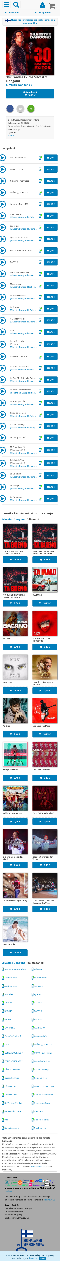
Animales (38, 986)
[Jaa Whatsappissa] (31, 108)
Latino (11, 135)
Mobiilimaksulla (38, 1166)
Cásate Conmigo (41, 1069)
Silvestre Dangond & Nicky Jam (24, 427)
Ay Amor (38, 994)
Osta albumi (30, 94)
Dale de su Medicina (43, 1094)
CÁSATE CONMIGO (12, 1069)
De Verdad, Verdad (13, 1103)
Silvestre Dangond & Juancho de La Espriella (31, 228)
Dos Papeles (40, 1127)
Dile (6, 1119)
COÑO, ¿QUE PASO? (43, 1044)
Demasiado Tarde (42, 1103)
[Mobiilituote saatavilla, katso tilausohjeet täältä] (40, 157)
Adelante (38, 969)
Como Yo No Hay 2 (12, 1036)
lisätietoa (33, 1258)
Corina (7, 1044)
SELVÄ (42, 1258)
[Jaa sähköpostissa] (20, 108)
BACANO (38, 1002)
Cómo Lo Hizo (40, 1077)
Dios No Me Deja (41, 1119)
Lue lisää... (9, 1191)
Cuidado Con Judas (43, 1061)
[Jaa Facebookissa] (10, 108)
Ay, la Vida (9, 1002)
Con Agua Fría (40, 1036)
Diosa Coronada (11, 1127)
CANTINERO (9, 1027)
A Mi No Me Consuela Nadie (17, 969)
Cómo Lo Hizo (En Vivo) (44, 1086)
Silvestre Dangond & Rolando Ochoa (27, 217)
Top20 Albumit (11, 12)
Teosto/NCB (49, 1199)
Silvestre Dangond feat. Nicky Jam (26, 286)
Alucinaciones (10, 977)
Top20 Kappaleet (42, 12)
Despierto (38, 1111)
